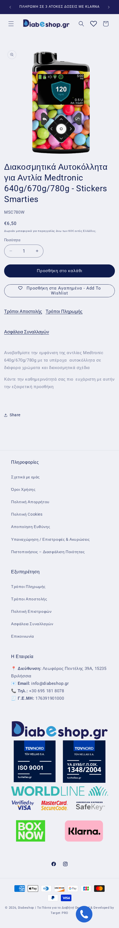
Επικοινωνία (22, 636)
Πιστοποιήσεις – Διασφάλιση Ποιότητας (48, 552)
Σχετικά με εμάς (25, 477)
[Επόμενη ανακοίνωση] (109, 7)
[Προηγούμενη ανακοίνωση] (10, 7)
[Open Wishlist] (93, 24)
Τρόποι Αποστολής (23, 311)
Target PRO (59, 913)
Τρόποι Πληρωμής (64, 311)
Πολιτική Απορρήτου (30, 502)
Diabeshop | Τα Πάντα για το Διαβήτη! (46, 908)
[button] (11, 24)
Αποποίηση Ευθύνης (30, 526)
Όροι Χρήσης (23, 489)
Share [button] (15, 415)
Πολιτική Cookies (27, 514)
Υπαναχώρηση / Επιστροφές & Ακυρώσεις (50, 539)
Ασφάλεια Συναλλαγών (26, 332)
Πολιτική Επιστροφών (31, 611)
